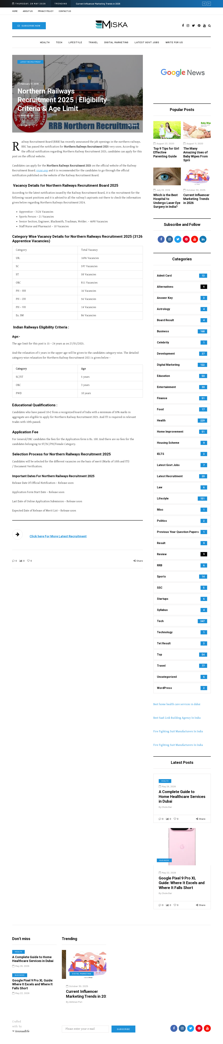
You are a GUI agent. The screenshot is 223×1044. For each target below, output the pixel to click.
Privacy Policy (45, 11)
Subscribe (123, 1029)
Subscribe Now (31, 25)
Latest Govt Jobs (147, 42)
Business (164, 860)
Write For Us (174, 42)
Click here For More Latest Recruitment (58, 536)
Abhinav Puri (27, 115)
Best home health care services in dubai (176, 704)
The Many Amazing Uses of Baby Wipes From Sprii (195, 154)
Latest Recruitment (30, 62)
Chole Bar (167, 806)
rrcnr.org (42, 170)
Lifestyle (75, 42)
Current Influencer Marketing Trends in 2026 (196, 199)
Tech (59, 42)
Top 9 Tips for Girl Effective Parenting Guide (166, 152)
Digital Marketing (116, 42)
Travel (93, 42)
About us (28, 11)
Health (45, 42)
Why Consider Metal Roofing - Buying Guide (137, 3)
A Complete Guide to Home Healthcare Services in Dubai (182, 797)
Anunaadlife (22, 1031)
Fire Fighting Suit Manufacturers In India (178, 731)
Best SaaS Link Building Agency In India (177, 718)
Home (15, 11)
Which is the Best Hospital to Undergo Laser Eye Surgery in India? (166, 201)
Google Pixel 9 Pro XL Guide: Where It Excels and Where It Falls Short (182, 883)
